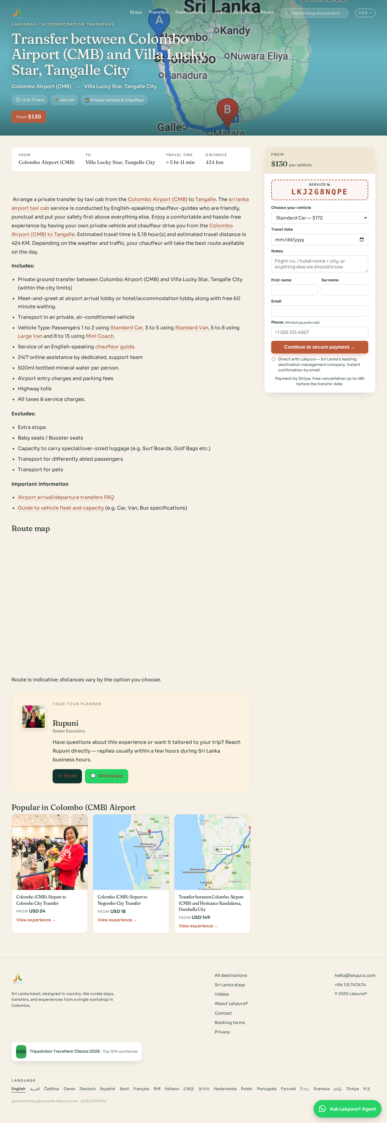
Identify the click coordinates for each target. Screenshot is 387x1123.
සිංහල (304, 1088)
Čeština (51, 1088)
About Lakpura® (231, 1003)
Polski (246, 1088)
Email (67, 776)
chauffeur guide (114, 347)
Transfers (159, 12)
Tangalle (205, 199)
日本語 (188, 1088)
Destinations (191, 12)
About (267, 12)
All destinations (231, 975)
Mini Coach (100, 336)
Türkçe (352, 1088)
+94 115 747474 (350, 984)
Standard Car (126, 328)
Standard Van (191, 328)
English (18, 1088)
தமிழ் (338, 1088)
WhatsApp (106, 776)
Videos (222, 994)
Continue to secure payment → (319, 347)
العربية (35, 1088)
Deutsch (88, 1088)
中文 (366, 1088)
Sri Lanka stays (230, 984)
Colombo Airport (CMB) (157, 199)
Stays (136, 12)
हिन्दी (157, 1088)
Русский (288, 1088)
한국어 (204, 1088)
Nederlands (225, 1088)
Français (141, 1088)
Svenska (322, 1088)
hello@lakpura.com (355, 975)
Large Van (30, 336)
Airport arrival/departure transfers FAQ (66, 497)
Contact (223, 1013)
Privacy (222, 1032)
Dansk (69, 1088)
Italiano (172, 1088)
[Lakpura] (17, 13)
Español (107, 1088)
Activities (243, 12)
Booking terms (230, 1022)
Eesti (124, 1088)
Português (267, 1088)
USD (365, 13)
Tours (220, 12)
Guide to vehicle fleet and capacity (61, 508)
